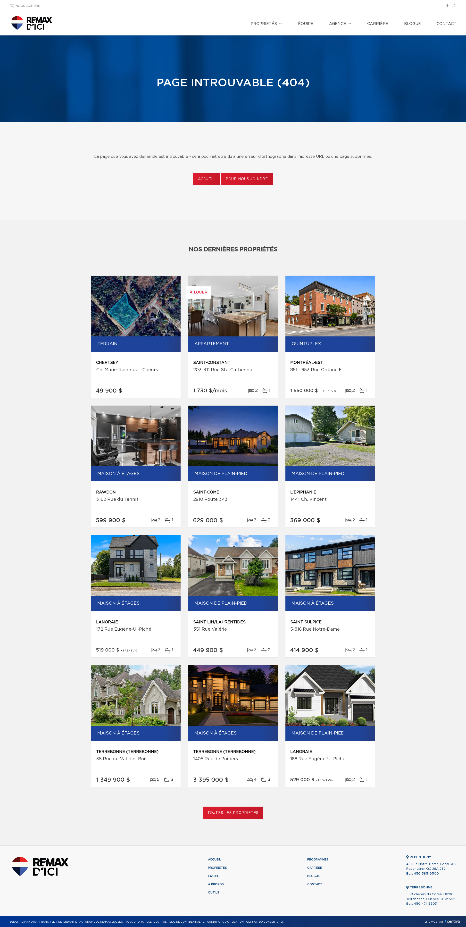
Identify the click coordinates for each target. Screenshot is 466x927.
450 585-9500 (426, 873)
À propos (216, 884)
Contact (446, 24)
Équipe (305, 24)
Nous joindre (28, 6)
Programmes (318, 859)
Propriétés (264, 24)
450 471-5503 (425, 903)
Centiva (452, 921)
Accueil (206, 179)
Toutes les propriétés (233, 813)
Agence (337, 24)
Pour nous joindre (247, 179)
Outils (213, 892)
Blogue (412, 24)
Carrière (377, 24)
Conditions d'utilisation (225, 922)
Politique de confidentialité (183, 922)
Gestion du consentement (266, 922)
